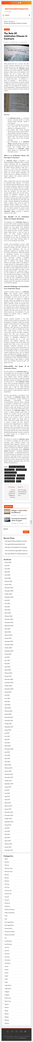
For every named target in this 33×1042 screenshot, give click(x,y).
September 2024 (9, 625)
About (6, 859)
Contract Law (20, 475)
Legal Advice (8, 985)
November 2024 (9, 622)
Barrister (7, 875)
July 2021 (7, 733)
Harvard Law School (9, 931)
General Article (8, 928)
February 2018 (8, 844)
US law (18, 481)
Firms (6, 916)
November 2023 (9, 644)
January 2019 (8, 809)
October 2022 (8, 686)
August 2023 (8, 654)
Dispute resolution (9, 478)
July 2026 (7, 565)
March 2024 (8, 632)
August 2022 (8, 692)
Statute (6, 1011)
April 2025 (7, 610)
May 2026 (7, 572)
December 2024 (9, 619)
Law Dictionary (8, 941)
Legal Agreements (9, 481)
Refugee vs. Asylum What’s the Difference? (19, 511)
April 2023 (7, 667)
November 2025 (9, 591)
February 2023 (8, 673)
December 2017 (9, 850)
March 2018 (8, 841)
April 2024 (7, 629)
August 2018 (8, 825)
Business (7, 881)
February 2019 (8, 806)
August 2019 (8, 787)
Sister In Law (8, 998)
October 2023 (8, 648)
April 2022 (7, 705)
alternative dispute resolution (17, 467)
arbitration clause (9, 470)
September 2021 (9, 727)
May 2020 (7, 758)
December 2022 (9, 679)
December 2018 (9, 812)
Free (6, 919)
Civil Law (7, 29)
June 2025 (7, 603)
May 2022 (7, 701)
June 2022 (7, 698)
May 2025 (7, 607)
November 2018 (9, 815)
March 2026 (8, 578)
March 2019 (8, 803)
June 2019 (7, 793)
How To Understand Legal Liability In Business (16, 550)
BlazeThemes (23, 1038)
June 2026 (7, 569)
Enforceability (20, 478)
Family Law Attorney (10, 909)
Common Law (8, 890)
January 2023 (8, 676)
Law (6, 938)
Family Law (7, 903)
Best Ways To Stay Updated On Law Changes (16, 547)
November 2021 (9, 720)
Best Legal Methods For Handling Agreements (16, 554)
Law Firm (7, 947)
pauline (7, 42)
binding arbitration (21, 470)
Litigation (7, 992)
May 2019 (7, 796)
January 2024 (8, 638)
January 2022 (8, 714)
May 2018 (7, 834)
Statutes (7, 1014)
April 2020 (7, 761)
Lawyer (6, 973)
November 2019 (9, 777)
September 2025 (9, 597)
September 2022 (9, 689)
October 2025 (8, 594)
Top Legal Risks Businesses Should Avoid (15, 544)
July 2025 (7, 600)
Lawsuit (6, 966)
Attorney (7, 862)
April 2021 (7, 743)
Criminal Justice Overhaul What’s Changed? (19, 520)
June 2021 (7, 736)
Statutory (7, 1020)
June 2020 (7, 755)
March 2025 (8, 613)
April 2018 (7, 837)
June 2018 (7, 831)
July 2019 (7, 790)
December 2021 (9, 717)
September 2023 (9, 651)
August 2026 (8, 562)
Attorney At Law (9, 868)
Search (6, 529)
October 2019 (8, 780)
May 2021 (7, 739)
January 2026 (8, 584)
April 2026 (7, 575)
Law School (7, 960)
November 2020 (9, 749)
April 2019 (7, 799)
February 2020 (8, 768)
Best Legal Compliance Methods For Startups (16, 541)
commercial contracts (10, 472)
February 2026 (8, 581)
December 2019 (9, 774)
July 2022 (7, 695)
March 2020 (8, 765)
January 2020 (8, 771)
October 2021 (8, 723)
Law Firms (7, 954)
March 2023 (8, 670)
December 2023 (9, 641)
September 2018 (9, 822)
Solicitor (7, 1004)
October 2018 (8, 818)
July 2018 (7, 828)
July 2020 (7, 752)
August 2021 (8, 730)
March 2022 (8, 708)
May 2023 (7, 663)
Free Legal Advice (9, 922)
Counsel (7, 897)
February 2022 (8, 711)
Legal (6, 979)
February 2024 (8, 635)
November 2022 (9, 682)
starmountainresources (16, 8)
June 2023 (7, 660)
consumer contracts (10, 475)
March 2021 (8, 746)
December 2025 (9, 588)
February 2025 (8, 616)
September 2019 (9, 784)
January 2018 (8, 847)
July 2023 (7, 657)
